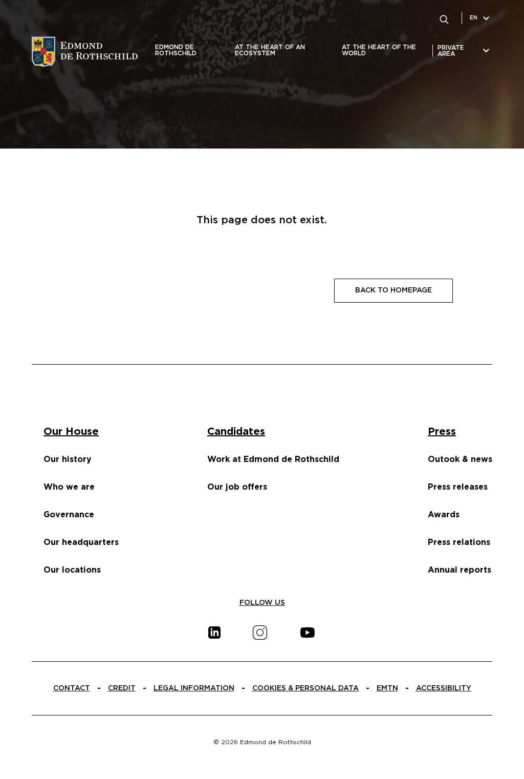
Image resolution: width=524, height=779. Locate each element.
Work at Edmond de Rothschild (273, 459)
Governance (68, 515)
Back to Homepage (393, 290)
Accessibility (443, 688)
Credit (122, 688)
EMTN (387, 688)
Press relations (459, 542)
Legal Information (194, 688)
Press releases (458, 487)
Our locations (72, 570)
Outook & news (460, 459)
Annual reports (459, 570)
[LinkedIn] (214, 632)
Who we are (69, 487)
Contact (71, 688)
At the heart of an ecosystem (270, 50)
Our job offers (237, 487)
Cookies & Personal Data (305, 688)
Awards (444, 515)
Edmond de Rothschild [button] (175, 50)
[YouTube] (307, 632)
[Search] (444, 18)
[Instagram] (260, 632)
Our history (67, 459)
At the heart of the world (379, 50)
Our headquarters (81, 542)
